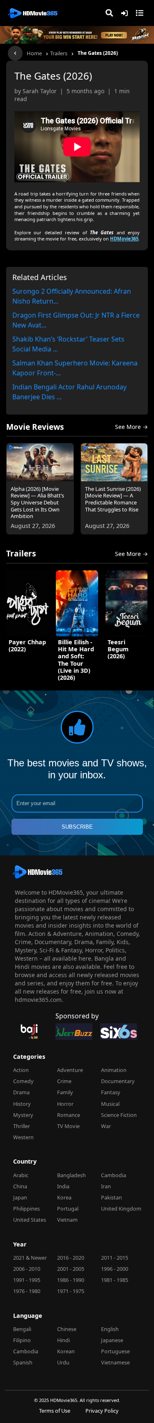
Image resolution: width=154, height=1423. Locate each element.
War (106, 1126)
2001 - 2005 (70, 1268)
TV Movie (68, 1126)
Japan (20, 1197)
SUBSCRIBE (77, 827)
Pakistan (111, 1197)
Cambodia (113, 1175)
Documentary (118, 1081)
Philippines (26, 1208)
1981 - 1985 (114, 1280)
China (20, 1186)
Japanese (112, 1340)
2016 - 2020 (70, 1257)
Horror (65, 1103)
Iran (106, 1186)
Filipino (22, 1340)
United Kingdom (121, 1208)
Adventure (70, 1070)
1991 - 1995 (26, 1280)
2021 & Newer (30, 1257)
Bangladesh (71, 1175)
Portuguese (115, 1351)
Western (23, 1137)
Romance (68, 1115)
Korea (64, 1197)
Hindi (63, 1340)
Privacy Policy (102, 1410)
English (110, 1329)
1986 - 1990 (70, 1280)
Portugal (67, 1208)
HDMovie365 (124, 239)
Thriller (21, 1126)
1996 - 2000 (114, 1268)
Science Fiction (119, 1115)
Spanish (22, 1362)
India (63, 1186)
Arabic (20, 1175)
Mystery (23, 1115)
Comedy (23, 1081)
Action (21, 1070)
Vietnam (67, 1219)
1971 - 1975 (70, 1291)
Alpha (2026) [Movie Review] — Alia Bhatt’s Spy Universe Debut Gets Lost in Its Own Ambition (37, 502)
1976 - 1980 (26, 1291)
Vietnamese (115, 1362)
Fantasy (110, 1092)
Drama (21, 1092)
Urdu (63, 1362)
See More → (131, 427)
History (22, 1103)
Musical (110, 1103)
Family (65, 1092)
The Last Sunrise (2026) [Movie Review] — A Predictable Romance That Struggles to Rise (113, 499)
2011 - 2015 (114, 1257)
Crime (64, 1081)
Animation (113, 1070)
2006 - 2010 (26, 1268)
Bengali (22, 1329)
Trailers (58, 53)
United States (29, 1219)
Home (34, 53)
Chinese (66, 1329)
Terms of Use (54, 1410)
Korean (66, 1351)
